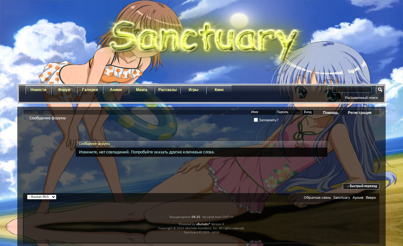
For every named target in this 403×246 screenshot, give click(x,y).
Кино (219, 90)
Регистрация (360, 113)
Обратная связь (317, 198)
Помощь (330, 113)
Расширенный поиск (361, 98)
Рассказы (167, 90)
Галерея (90, 90)
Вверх (371, 198)
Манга (141, 90)
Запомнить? (268, 120)
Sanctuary (341, 198)
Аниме (116, 90)
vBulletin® (203, 224)
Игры (193, 90)
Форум (64, 90)
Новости (38, 90)
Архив (358, 198)
